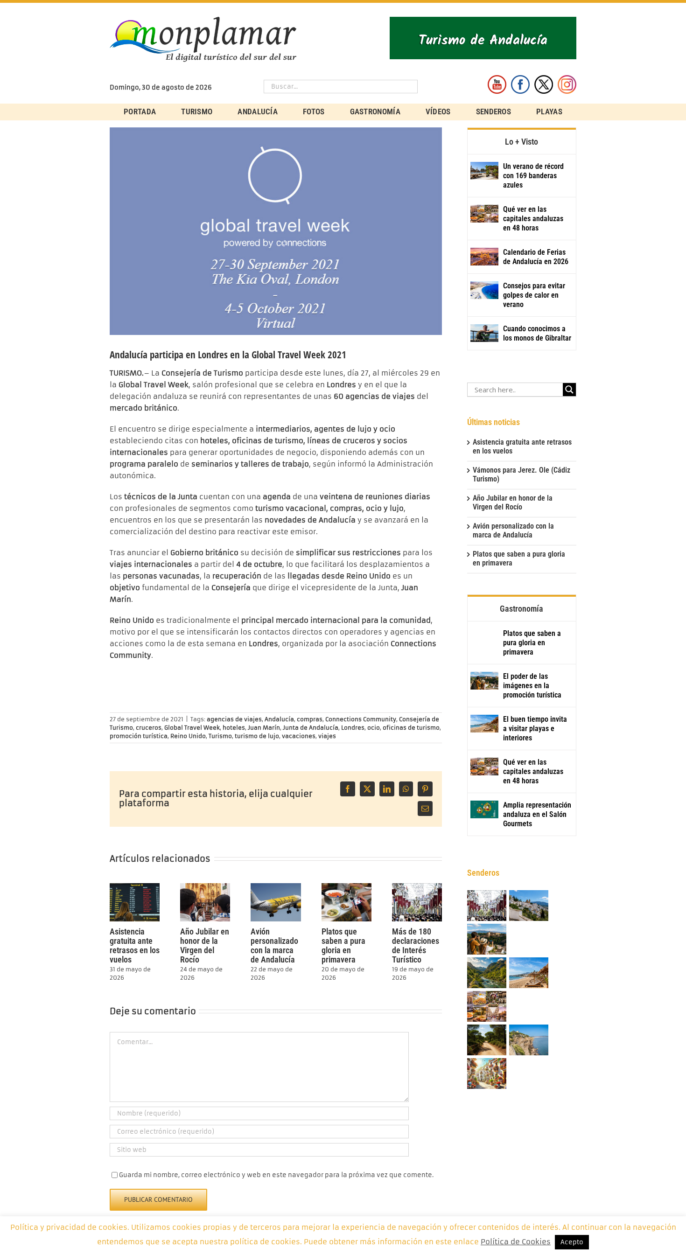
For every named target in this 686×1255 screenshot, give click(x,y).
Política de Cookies (516, 1241)
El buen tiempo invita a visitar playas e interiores (535, 728)
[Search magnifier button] (569, 389)
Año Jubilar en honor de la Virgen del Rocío (204, 945)
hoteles (234, 727)
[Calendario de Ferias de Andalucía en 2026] (484, 256)
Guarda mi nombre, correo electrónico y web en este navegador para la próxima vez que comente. (276, 1175)
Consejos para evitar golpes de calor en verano (534, 295)
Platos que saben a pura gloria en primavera (343, 945)
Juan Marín (264, 727)
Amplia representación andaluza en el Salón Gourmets (537, 814)
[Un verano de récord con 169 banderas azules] (484, 171)
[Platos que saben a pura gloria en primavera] (346, 887)
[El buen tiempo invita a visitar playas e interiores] (484, 723)
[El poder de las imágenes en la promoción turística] (484, 681)
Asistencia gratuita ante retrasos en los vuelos (135, 945)
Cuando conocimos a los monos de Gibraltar (537, 333)
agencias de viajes (234, 719)
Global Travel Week (192, 727)
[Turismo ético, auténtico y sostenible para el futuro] (528, 906)
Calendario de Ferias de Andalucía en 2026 (535, 257)
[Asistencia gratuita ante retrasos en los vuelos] (135, 887)
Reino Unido (188, 735)
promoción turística (139, 735)
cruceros (148, 727)
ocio (373, 727)
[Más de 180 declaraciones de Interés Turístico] (417, 887)
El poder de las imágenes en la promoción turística (532, 685)
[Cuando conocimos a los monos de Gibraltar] (484, 333)
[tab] (522, 141)
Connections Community (360, 719)
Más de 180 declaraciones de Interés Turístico (415, 945)
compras (309, 719)
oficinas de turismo (411, 727)
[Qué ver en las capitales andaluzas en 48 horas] (484, 214)
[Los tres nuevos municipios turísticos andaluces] (486, 973)
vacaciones (298, 735)
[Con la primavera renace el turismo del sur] (486, 1074)
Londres (352, 727)
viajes (327, 735)
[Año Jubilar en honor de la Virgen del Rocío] (205, 887)
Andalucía (279, 719)
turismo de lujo (257, 735)
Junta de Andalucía (310, 727)
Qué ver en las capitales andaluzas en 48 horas (533, 218)
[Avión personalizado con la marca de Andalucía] (276, 887)
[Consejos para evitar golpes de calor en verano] (484, 290)
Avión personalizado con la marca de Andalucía (274, 945)
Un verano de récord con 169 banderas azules (533, 175)
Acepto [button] (571, 1242)
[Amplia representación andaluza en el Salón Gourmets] (484, 809)
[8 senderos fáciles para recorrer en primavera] (486, 1041)
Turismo (220, 735)
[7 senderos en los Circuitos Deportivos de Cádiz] (528, 1041)
